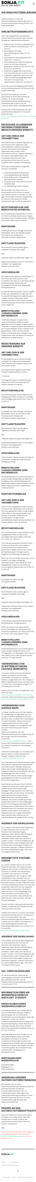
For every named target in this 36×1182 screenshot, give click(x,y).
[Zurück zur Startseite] (12, 3)
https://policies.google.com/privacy (14, 741)
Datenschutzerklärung (9, 1165)
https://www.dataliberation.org (12, 758)
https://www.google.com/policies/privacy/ (17, 699)
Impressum (15, 1162)
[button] (34, 3)
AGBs (3, 1162)
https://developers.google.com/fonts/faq (16, 695)
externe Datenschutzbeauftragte (13, 1136)
